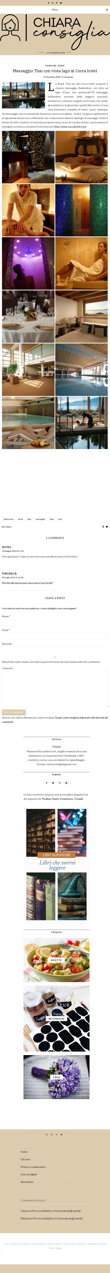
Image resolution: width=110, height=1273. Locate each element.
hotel (6, 547)
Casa (6, 1244)
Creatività (15, 1244)
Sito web (7, 643)
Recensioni (93, 1244)
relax (52, 519)
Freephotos (66, 798)
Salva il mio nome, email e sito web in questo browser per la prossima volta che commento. (51, 661)
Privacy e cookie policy (33, 1166)
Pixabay (46, 798)
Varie (61, 65)
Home (24, 1151)
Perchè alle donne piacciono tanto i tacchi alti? (27, 583)
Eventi (50, 1244)
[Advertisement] (55, 483)
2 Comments (67, 77)
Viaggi (58, 1248)
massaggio (40, 519)
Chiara (8, 526)
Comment (7, 668)
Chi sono (25, 1159)
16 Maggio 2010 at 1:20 (12, 551)
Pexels (55, 798)
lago (29, 519)
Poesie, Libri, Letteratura (75, 1244)
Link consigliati (29, 1174)
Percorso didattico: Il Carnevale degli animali (56, 1210)
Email (5, 630)
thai (60, 519)
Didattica (25, 1244)
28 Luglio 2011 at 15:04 (12, 577)
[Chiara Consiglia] (55, 34)
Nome (6, 616)
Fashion (50, 65)
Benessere (9, 519)
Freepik (78, 798)
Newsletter (27, 1181)
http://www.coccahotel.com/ (70, 126)
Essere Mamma (38, 1244)
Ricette (102, 1244)
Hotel (20, 519)
